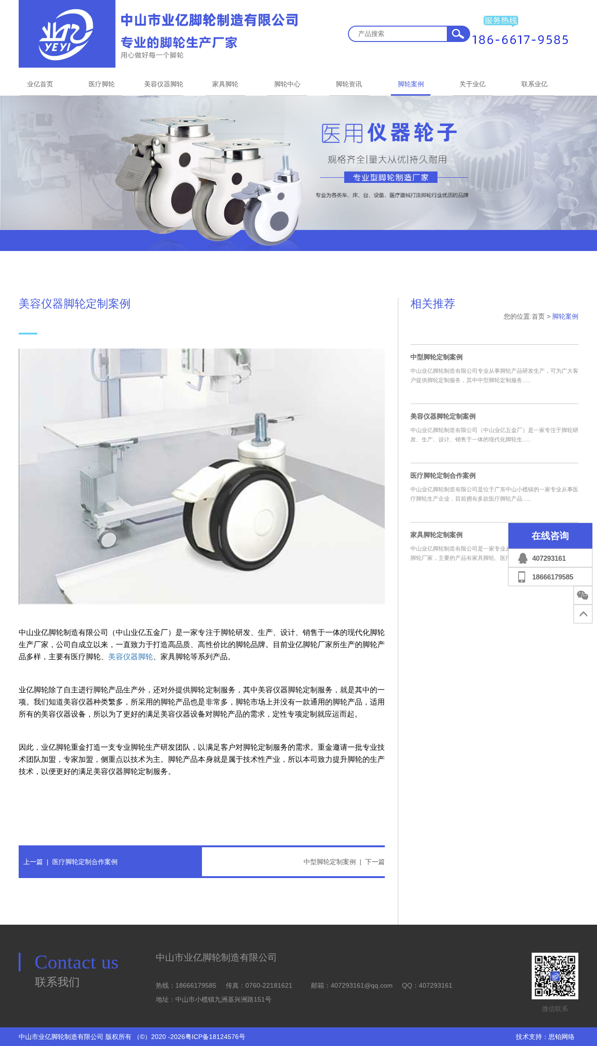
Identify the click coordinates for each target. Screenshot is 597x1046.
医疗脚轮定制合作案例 (85, 861)
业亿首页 (40, 84)
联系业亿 (534, 84)
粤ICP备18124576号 (215, 1036)
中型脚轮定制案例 (330, 861)
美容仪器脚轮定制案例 (443, 416)
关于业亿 (472, 84)
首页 (538, 316)
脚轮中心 (287, 84)
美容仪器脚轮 (163, 84)
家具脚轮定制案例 (436, 534)
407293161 (549, 558)
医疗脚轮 (102, 84)
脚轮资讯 (349, 84)
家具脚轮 (225, 84)
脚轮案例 (411, 84)
